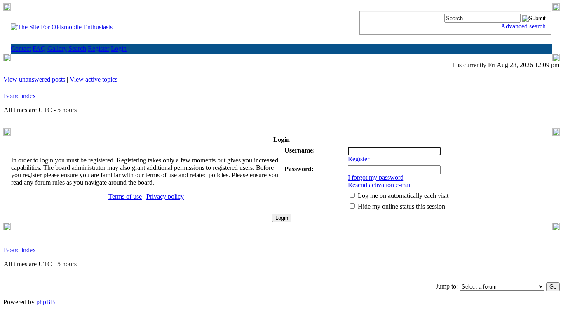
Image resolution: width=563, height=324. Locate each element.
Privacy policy (165, 196)
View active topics (93, 79)
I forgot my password (375, 177)
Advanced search (523, 26)
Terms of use (125, 196)
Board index (20, 95)
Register (358, 158)
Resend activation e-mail (380, 184)
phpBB (45, 301)
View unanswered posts (34, 79)
